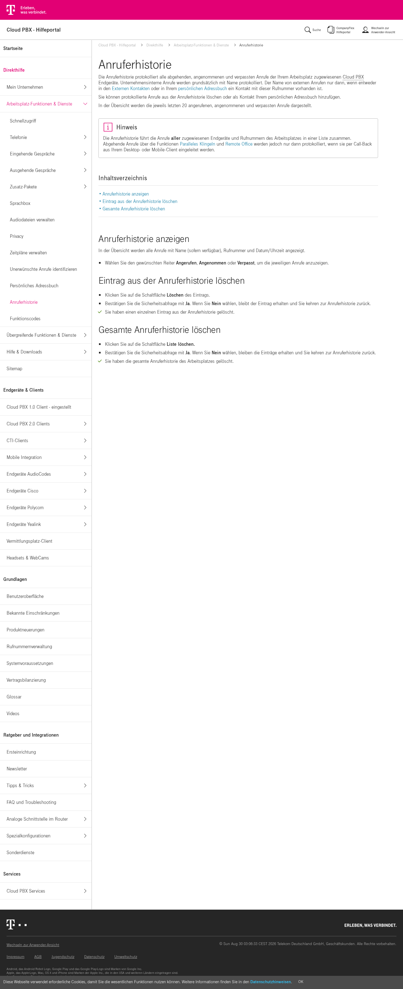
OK (300, 981)
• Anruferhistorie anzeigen (124, 194)
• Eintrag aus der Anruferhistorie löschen (138, 201)
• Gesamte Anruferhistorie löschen (132, 209)
